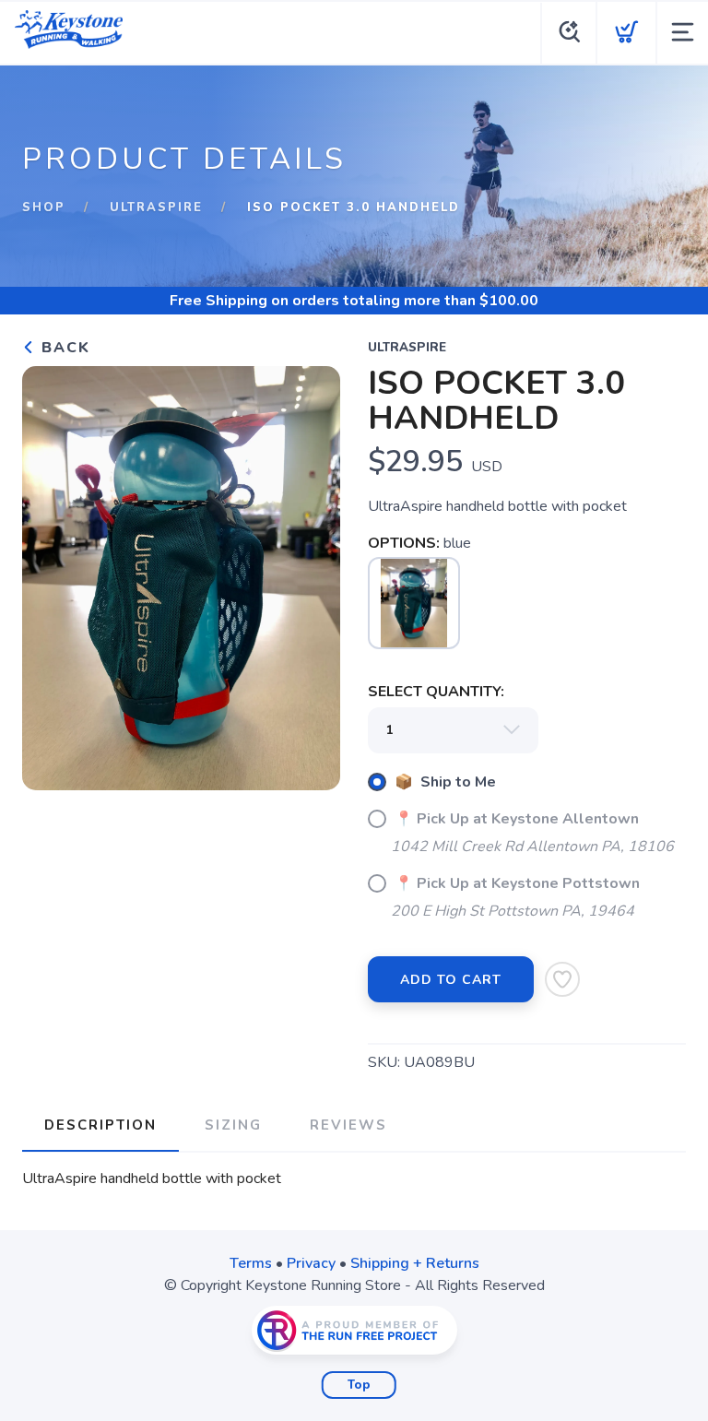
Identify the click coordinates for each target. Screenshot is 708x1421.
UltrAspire (156, 207)
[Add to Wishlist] (562, 979)
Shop (43, 207)
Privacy (311, 1263)
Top (359, 1385)
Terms (251, 1263)
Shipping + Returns (414, 1263)
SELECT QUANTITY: (436, 691)
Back (63, 347)
